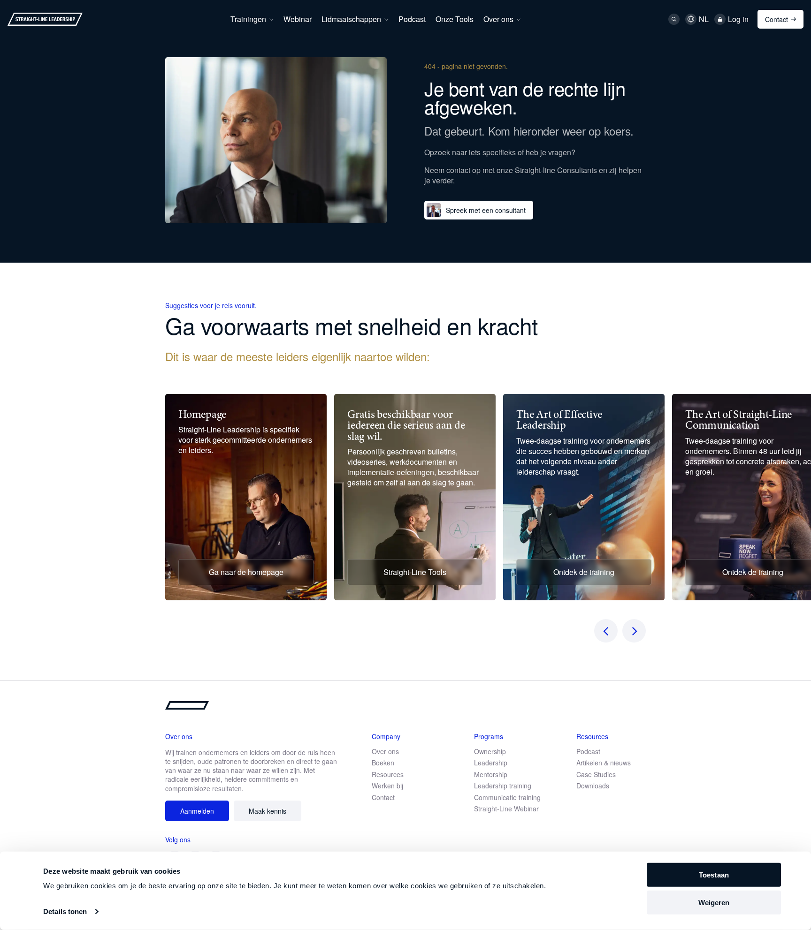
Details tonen (65, 911)
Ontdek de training (583, 572)
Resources (388, 774)
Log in (738, 19)
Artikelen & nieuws (603, 762)
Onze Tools (455, 19)
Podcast (412, 19)
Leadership (490, 762)
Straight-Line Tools (414, 572)
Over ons (498, 19)
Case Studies (596, 774)
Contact (776, 19)
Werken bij (387, 785)
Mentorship (490, 774)
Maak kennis (267, 811)
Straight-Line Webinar (506, 808)
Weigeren (714, 903)
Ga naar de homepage (246, 572)
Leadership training (502, 785)
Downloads (592, 785)
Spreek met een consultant (486, 210)
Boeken (383, 762)
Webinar (297, 19)
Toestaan (714, 875)
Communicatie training (507, 797)
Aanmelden (197, 811)
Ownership (490, 751)
